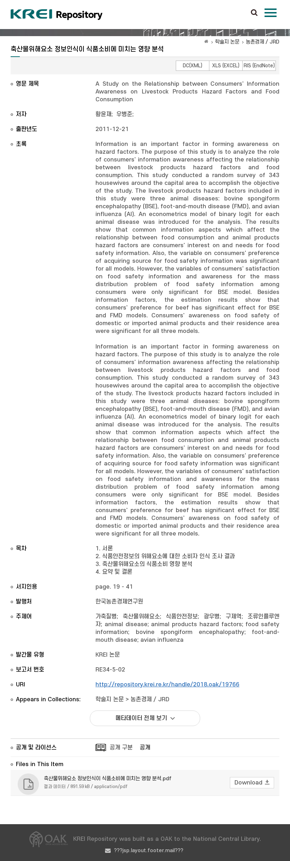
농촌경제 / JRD (262, 42)
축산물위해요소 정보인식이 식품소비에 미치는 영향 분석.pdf (108, 779)
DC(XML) (192, 65)
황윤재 (103, 114)
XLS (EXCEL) (225, 65)
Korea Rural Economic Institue (57, 14)
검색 (254, 13)
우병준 (124, 114)
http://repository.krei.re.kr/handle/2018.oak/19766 (167, 684)
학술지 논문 (227, 42)
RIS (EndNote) (259, 65)
